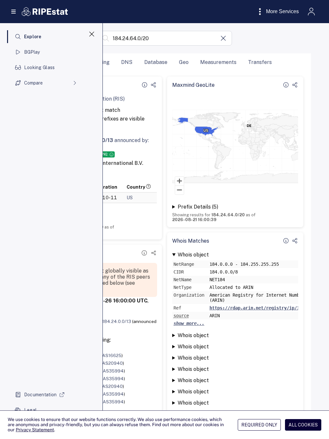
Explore (32, 36)
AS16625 (111, 355)
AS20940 (112, 363)
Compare (33, 82)
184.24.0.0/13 (116, 321)
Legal (30, 410)
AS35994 (113, 370)
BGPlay (32, 52)
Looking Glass (39, 67)
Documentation (40, 394)
